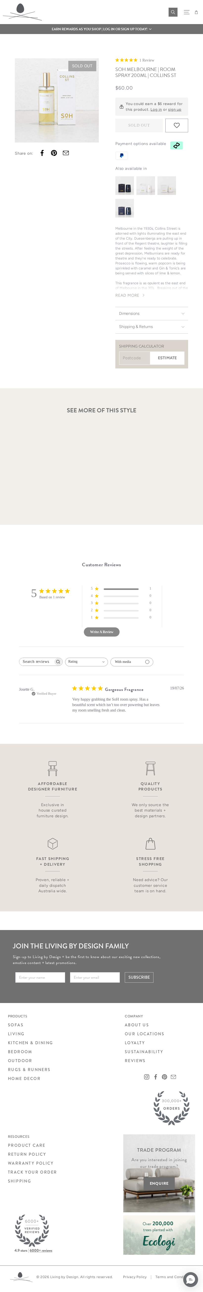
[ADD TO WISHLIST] (177, 125)
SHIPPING (19, 1181)
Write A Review (101, 632)
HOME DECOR (24, 1078)
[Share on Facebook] (42, 153)
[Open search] (173, 12)
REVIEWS (135, 1061)
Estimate (167, 358)
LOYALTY (135, 1043)
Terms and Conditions (174, 1277)
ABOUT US (137, 1025)
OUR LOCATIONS (144, 1034)
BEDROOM (20, 1052)
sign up (174, 109)
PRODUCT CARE (27, 1145)
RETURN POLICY (27, 1154)
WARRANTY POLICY (30, 1163)
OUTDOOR (20, 1061)
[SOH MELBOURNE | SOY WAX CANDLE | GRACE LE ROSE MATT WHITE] (145, 185)
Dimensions (129, 313)
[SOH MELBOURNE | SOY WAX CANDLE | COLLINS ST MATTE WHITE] (166, 185)
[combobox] (86, 662)
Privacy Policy (135, 1277)
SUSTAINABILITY (144, 1052)
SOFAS (16, 1025)
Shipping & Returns (136, 326)
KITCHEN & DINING (30, 1043)
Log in (156, 109)
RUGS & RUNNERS (29, 1070)
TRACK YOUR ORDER (32, 1172)
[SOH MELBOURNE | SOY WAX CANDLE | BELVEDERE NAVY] (124, 208)
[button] (101, 29)
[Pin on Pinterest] (54, 153)
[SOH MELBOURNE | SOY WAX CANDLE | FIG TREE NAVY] (124, 185)
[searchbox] (36, 662)
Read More (127, 295)
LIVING (16, 1034)
